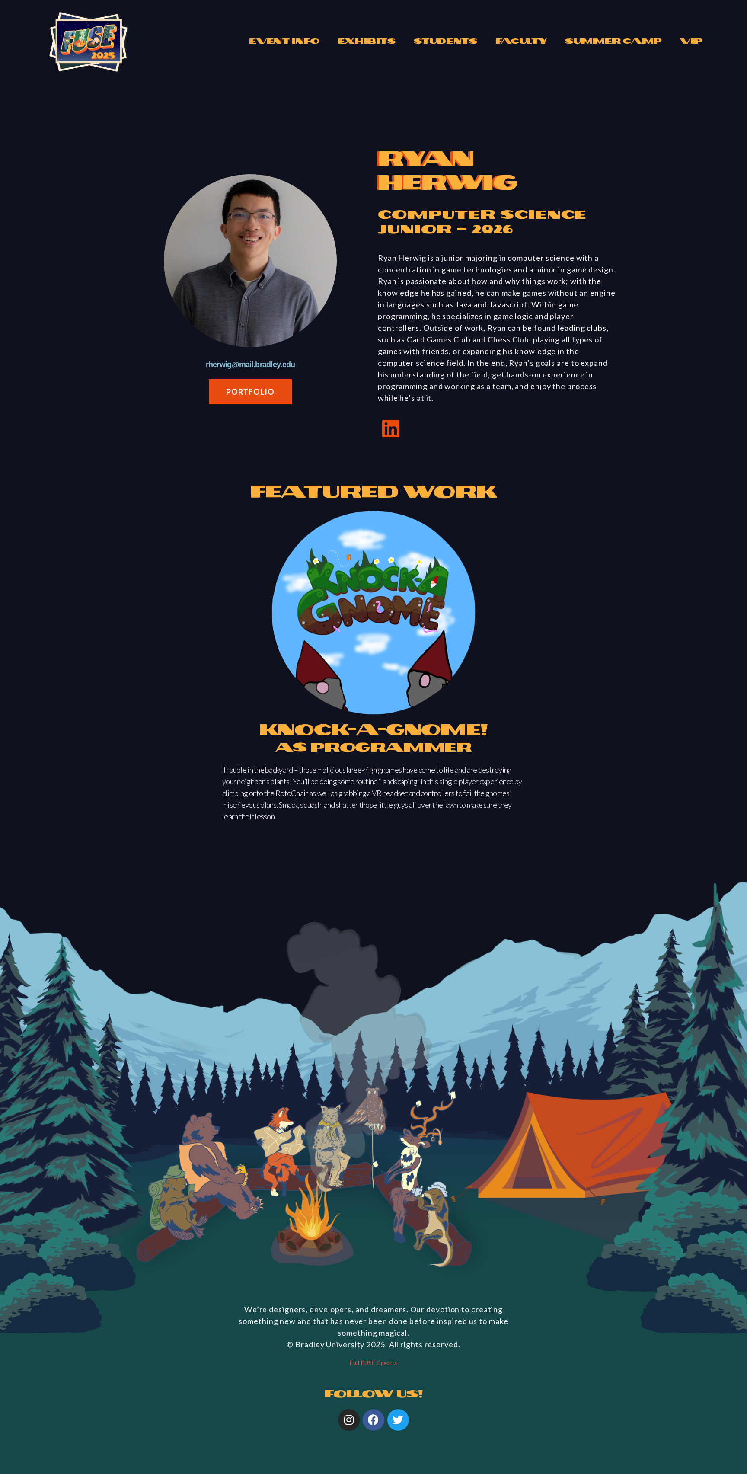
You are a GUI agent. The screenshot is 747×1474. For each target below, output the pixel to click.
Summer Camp (613, 41)
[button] (250, 391)
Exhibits (367, 41)
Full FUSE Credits (373, 1362)
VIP (691, 41)
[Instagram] (349, 1420)
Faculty (521, 41)
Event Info (284, 41)
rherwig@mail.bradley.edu (250, 364)
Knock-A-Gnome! (373, 730)
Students (445, 41)
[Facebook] (373, 1420)
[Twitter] (398, 1420)
